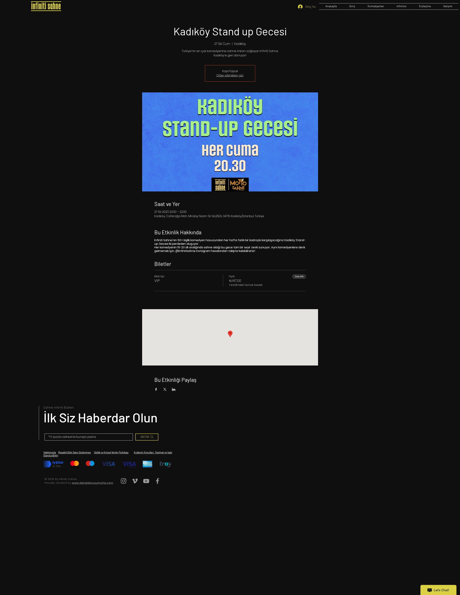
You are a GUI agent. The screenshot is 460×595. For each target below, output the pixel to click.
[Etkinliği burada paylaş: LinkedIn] (173, 389)
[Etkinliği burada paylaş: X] (165, 389)
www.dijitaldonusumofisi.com (92, 483)
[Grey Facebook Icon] (157, 481)
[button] (425, 6)
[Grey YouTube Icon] (146, 481)
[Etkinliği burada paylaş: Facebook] (156, 389)
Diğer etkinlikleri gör (230, 75)
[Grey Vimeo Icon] (135, 481)
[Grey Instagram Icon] (123, 481)
